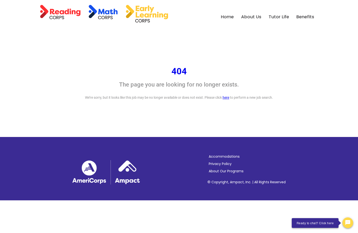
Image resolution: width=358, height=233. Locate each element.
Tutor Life (279, 17)
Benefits (305, 17)
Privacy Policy (220, 163)
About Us (251, 17)
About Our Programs (226, 171)
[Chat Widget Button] (347, 222)
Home (227, 17)
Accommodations (224, 156)
